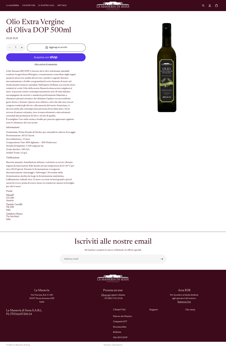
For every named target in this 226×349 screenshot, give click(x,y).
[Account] (209, 5)
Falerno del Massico (122, 316)
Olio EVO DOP (120, 337)
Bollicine (117, 332)
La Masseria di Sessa (21, 345)
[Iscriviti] (162, 259)
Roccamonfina (119, 327)
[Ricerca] (203, 5)
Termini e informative (113, 345)
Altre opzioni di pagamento (45, 64)
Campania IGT (120, 322)
